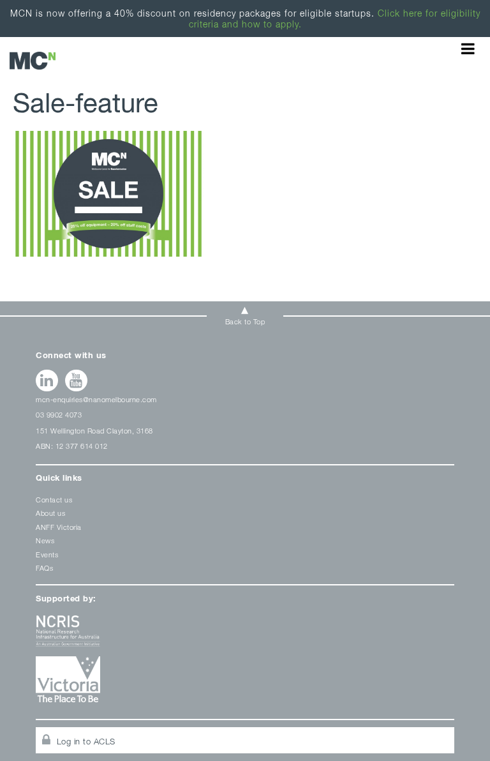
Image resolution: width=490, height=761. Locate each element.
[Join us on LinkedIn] (47, 380)
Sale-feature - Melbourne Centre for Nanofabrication (33, 60)
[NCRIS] (245, 635)
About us (50, 513)
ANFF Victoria (59, 527)
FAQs (44, 568)
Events (47, 554)
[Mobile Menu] (468, 48)
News (45, 540)
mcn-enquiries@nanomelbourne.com (96, 399)
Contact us (54, 499)
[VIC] (245, 684)
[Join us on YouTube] (76, 380)
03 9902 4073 (59, 415)
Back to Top (245, 321)
